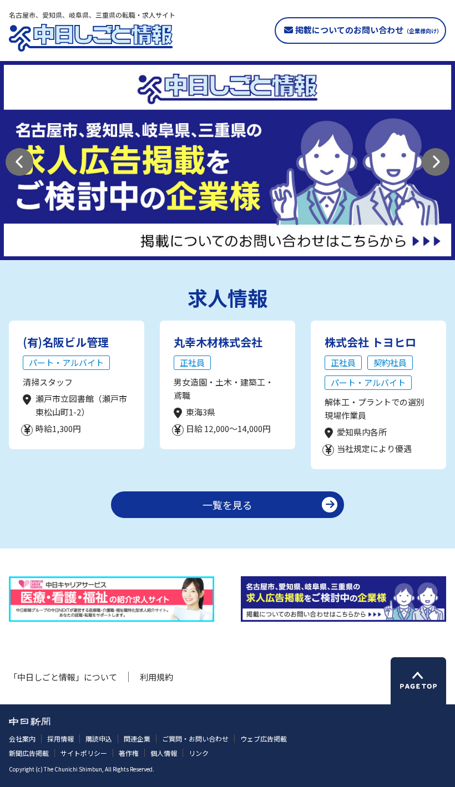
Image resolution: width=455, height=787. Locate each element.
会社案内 (22, 738)
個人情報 (163, 753)
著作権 (129, 753)
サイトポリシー (83, 753)
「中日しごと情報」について (63, 677)
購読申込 (98, 738)
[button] (19, 162)
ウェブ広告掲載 (263, 738)
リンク (199, 753)
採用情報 (60, 738)
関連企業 (137, 738)
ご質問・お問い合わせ (195, 738)
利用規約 (156, 677)
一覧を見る (227, 504)
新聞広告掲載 (29, 753)
